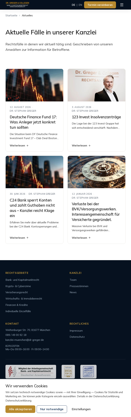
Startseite (11, 15)
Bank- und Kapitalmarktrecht (22, 279)
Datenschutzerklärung (18, 400)
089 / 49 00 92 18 (15, 335)
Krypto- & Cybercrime (18, 286)
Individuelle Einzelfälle (18, 311)
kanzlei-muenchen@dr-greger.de (24, 339)
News (73, 292)
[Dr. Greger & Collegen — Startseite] (17, 5)
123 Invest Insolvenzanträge (96, 117)
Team (73, 279)
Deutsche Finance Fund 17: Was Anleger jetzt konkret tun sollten (33, 122)
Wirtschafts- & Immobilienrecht (23, 298)
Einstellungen (81, 409)
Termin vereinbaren (100, 4)
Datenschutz (77, 336)
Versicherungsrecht (16, 292)
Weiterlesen (17, 145)
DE (73, 4)
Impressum (76, 330)
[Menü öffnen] (122, 5)
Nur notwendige (51, 409)
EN (80, 4)
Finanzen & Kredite (16, 305)
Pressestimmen (79, 286)
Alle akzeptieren (20, 409)
